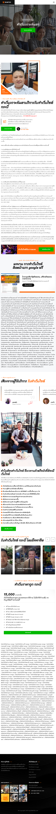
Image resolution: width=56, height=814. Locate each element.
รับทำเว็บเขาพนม (37, 328)
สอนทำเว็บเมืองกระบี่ (33, 324)
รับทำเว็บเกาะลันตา (24, 334)
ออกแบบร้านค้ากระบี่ (6, 304)
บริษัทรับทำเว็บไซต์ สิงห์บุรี (22, 727)
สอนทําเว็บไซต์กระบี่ (47, 308)
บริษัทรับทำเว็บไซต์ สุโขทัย (33, 729)
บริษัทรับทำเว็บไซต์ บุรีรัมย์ (22, 709)
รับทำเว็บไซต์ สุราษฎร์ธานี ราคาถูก (36, 681)
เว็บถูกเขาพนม (39, 330)
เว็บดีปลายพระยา (12, 355)
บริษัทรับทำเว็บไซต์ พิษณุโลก (8, 715)
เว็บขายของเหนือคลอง (42, 363)
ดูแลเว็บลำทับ (20, 359)
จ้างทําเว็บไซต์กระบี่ (19, 320)
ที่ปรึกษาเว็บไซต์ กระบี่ (14, 314)
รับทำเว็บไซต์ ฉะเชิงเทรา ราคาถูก (35, 648)
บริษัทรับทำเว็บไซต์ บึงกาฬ (7, 709)
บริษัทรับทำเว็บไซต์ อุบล (17, 735)
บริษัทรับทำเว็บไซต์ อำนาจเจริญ (9, 733)
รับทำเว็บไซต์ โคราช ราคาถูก (41, 693)
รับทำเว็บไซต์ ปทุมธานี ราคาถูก (29, 660)
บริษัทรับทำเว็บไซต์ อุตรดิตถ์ (40, 733)
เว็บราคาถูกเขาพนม (12, 330)
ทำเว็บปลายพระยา (12, 351)
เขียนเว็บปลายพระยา (34, 351)
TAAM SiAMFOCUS (25, 568)
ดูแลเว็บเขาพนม (47, 330)
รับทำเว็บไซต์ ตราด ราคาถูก (21, 652)
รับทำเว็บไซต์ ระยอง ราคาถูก (17, 670)
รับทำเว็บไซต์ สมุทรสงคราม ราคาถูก (22, 677)
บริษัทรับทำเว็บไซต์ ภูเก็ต (23, 715)
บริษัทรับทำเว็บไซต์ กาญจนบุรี (44, 695)
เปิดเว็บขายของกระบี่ (41, 306)
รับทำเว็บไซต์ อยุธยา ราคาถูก (20, 685)
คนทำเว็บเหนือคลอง (20, 363)
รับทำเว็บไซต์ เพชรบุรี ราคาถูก (13, 691)
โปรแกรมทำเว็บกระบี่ (50, 310)
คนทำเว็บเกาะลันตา (14, 334)
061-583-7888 (24, 128)
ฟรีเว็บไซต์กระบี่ (35, 318)
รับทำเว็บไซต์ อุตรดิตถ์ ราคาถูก (37, 687)
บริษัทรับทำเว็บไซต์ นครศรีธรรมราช (19, 705)
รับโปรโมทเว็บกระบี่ (35, 302)
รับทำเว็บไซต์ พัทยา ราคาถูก (21, 664)
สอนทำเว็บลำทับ (38, 359)
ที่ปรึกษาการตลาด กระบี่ (44, 312)
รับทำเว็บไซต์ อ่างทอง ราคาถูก (36, 685)
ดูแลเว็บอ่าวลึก (36, 346)
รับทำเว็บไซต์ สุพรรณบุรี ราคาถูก (18, 681)
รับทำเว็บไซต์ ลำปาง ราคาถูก (9, 673)
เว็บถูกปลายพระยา (22, 355)
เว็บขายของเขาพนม (47, 328)
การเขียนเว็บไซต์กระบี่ (9, 316)
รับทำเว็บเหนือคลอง (31, 363)
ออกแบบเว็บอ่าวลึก (34, 349)
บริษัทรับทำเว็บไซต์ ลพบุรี (35, 719)
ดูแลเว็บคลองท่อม (45, 340)
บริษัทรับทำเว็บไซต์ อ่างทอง (46, 731)
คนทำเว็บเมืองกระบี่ (32, 322)
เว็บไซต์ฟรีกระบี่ (26, 302)
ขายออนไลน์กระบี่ (27, 300)
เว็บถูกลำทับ (51, 359)
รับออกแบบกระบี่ (26, 304)
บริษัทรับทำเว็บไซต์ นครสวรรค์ (37, 705)
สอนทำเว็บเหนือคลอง (24, 365)
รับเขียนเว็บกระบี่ (31, 306)
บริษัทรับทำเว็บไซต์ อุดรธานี (25, 733)
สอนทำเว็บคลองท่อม (16, 342)
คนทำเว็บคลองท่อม (13, 340)
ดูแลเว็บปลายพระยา (27, 353)
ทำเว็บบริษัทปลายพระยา (16, 357)
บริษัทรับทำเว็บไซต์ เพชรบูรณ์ (23, 737)
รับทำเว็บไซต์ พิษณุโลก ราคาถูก (14, 666)
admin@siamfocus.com (37, 791)
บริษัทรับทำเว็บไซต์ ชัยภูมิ (7, 701)
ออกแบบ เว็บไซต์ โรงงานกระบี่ (42, 320)
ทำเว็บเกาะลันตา (37, 332)
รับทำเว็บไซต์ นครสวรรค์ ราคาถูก (22, 656)
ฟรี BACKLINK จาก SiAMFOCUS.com (15, 622)
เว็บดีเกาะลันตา (26, 336)
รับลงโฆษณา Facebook (34, 769)
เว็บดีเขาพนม (31, 330)
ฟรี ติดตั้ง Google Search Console (14, 614)
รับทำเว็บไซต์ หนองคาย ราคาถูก (33, 683)
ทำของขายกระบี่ (14, 312)
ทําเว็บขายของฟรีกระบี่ (24, 312)
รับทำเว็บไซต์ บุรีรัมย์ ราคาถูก (13, 660)
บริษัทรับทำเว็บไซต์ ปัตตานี (29, 711)
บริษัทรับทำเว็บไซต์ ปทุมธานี (37, 709)
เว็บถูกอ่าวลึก (17, 349)
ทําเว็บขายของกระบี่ (17, 300)
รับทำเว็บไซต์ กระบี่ (5, 298)
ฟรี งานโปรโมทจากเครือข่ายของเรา (14, 627)
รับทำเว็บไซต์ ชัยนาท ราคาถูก (13, 650)
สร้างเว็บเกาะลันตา (46, 332)
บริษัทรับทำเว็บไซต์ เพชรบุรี (8, 737)
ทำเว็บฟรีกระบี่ (50, 306)
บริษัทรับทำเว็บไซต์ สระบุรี (32, 725)
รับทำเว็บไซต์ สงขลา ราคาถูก (22, 675)
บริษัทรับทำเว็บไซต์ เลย (37, 737)
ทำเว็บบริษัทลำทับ (31, 361)
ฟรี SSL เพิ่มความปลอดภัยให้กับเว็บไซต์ (16, 612)
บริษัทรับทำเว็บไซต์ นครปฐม (38, 703)
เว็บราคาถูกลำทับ (28, 359)
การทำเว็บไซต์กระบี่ (15, 308)
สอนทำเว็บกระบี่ (35, 304)
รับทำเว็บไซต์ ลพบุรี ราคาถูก (48, 670)
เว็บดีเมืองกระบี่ (43, 324)
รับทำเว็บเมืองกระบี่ (42, 322)
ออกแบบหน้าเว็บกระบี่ (35, 308)
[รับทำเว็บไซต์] (5, 789)
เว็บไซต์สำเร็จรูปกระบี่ (34, 298)
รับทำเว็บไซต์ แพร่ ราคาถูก (7, 693)
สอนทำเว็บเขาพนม (22, 330)
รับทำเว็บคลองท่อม (24, 340)
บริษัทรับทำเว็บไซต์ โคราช (27, 739)
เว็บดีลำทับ (45, 359)
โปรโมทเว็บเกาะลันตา (14, 338)
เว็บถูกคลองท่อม (34, 342)
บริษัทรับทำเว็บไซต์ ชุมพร (21, 701)
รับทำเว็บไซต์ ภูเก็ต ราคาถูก (30, 666)
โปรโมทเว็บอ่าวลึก (44, 349)
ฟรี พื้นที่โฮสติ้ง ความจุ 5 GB (13, 609)
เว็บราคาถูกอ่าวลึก (45, 346)
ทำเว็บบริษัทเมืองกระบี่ (43, 326)
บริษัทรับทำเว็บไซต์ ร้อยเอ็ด (30, 717)
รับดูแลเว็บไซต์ (32, 775)
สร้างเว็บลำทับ (32, 357)
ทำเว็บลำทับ (25, 357)
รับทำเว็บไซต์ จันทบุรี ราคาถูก (18, 648)
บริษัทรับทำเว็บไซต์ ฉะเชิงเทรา (17, 699)
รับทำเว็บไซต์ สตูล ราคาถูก (37, 675)
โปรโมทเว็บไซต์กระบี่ (39, 310)
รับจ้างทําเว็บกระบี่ (26, 318)
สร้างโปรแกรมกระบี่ (20, 316)
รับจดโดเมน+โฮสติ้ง (33, 764)
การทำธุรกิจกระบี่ (46, 300)
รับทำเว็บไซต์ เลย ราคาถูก (46, 691)
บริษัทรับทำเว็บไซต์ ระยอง (7, 719)
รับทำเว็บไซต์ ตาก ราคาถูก (35, 652)
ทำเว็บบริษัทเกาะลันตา (25, 338)
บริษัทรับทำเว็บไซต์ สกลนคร (42, 721)
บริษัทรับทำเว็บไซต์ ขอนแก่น (40, 697)
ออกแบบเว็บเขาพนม (6, 332)
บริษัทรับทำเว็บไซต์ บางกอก (46, 707)
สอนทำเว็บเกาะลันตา (16, 336)
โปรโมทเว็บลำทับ (22, 361)
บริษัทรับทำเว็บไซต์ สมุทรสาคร (16, 725)
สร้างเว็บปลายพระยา (23, 351)
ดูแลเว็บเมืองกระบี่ (11, 324)
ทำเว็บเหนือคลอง (41, 361)
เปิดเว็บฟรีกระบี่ (5, 312)
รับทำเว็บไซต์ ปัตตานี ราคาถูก (25, 662)
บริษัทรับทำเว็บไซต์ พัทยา (18, 713)
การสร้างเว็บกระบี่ (36, 300)
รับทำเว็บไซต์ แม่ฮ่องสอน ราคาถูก (24, 693)
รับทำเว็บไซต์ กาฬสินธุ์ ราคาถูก (19, 646)
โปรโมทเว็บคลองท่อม (14, 344)
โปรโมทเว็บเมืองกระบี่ (31, 326)
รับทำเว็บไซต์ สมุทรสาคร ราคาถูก (40, 677)
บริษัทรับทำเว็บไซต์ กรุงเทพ (29, 695)
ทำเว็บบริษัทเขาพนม (27, 332)
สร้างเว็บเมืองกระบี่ (11, 322)
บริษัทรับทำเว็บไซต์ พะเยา (43, 711)
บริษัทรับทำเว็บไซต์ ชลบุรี (32, 699)
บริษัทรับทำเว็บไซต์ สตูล (17, 723)
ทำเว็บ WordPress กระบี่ (39, 314)
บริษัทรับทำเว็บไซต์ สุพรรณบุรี (38, 727)
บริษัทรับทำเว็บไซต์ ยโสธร (15, 717)
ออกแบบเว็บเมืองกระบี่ (20, 326)
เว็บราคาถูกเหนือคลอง (13, 365)
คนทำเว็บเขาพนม (28, 328)
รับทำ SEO (31, 772)
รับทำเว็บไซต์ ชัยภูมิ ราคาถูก (29, 650)
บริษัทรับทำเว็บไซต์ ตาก (8, 703)
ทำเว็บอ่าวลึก (35, 344)
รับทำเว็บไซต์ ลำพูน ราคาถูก (25, 673)
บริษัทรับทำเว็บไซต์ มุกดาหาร (37, 715)
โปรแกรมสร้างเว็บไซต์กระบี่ (46, 318)
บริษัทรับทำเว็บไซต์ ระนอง (44, 717)
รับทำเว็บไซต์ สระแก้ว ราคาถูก (21, 679)
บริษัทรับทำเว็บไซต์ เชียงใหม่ (46, 735)
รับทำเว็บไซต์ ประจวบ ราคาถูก (46, 660)
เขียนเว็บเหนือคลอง (10, 363)
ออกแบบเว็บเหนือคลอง (13, 367)
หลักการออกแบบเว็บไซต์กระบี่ (14, 302)
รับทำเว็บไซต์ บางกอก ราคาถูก (33, 658)
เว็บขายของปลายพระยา (16, 353)
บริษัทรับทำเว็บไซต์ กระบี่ (15, 695)
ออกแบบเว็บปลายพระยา (44, 355)
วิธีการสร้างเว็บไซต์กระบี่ (27, 310)
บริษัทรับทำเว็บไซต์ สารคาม (8, 727)
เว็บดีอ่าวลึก (10, 349)
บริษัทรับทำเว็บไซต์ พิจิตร (46, 713)
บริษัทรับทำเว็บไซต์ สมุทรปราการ (32, 723)
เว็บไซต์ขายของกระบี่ (15, 310)
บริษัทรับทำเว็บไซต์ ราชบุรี (21, 719)
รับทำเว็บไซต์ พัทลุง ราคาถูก (36, 664)
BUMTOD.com (34, 811)
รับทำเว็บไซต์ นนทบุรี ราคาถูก (39, 656)
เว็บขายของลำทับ (12, 359)
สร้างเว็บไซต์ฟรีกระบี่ (23, 298)
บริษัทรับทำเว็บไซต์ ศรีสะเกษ (27, 721)
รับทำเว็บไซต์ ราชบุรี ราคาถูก (32, 670)
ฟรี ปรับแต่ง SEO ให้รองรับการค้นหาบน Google (17, 620)
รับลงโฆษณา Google (34, 767)
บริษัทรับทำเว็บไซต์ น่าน (31, 707)
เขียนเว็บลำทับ (40, 357)
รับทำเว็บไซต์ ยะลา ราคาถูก (8, 668)
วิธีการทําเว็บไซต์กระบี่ (15, 318)
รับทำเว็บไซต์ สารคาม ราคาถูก (37, 679)
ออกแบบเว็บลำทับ (13, 361)
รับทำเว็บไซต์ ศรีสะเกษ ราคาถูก (41, 673)
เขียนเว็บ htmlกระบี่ (29, 320)
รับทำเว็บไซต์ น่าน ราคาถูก (17, 658)
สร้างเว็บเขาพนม (10, 328)
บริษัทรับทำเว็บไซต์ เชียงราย (31, 735)
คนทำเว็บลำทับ (48, 357)
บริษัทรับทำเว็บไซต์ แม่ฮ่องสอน (12, 739)
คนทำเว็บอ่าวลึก (9, 346)
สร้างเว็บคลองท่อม (45, 338)
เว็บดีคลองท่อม (26, 342)
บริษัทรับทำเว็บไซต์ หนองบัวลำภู (15, 731)
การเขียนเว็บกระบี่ (25, 308)
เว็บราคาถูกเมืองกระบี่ (22, 324)
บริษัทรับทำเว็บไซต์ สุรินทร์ (19, 729)
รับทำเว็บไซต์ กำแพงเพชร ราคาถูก (37, 646)
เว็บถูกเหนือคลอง (44, 365)
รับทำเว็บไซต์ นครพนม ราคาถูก (36, 654)
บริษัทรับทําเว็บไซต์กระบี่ (7, 320)
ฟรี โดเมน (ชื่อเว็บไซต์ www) (13, 606)
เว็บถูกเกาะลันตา (35, 336)
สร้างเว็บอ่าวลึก (43, 344)
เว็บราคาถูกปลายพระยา (39, 353)
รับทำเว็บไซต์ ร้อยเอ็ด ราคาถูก (38, 668)
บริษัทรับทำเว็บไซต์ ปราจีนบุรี (13, 711)
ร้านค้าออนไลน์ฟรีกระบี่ (7, 306)
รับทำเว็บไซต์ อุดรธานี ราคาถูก (20, 687)
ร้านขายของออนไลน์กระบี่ (20, 306)
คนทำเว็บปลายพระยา (45, 351)
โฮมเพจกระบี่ (14, 298)
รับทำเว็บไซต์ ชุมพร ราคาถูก (44, 650)
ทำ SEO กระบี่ (33, 312)
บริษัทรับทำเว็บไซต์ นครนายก (22, 703)
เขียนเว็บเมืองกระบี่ (21, 322)
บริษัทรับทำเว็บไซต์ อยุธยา (31, 731)
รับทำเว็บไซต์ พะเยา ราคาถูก (41, 662)
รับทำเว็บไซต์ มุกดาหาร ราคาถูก (46, 666)
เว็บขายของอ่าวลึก (27, 346)
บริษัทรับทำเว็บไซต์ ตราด (48, 701)
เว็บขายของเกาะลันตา (35, 334)
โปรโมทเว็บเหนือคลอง (25, 367)
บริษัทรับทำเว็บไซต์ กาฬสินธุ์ (8, 697)
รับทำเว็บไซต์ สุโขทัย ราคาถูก (17, 683)
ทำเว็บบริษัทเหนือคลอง (37, 367)
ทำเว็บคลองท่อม (36, 338)
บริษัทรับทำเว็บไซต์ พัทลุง (32, 713)
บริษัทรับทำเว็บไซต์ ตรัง (34, 701)
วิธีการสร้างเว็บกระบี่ (46, 298)
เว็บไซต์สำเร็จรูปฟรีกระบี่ (32, 316)
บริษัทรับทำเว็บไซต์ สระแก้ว (46, 725)
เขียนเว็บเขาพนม (19, 328)
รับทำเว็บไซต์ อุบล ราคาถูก (17, 689)
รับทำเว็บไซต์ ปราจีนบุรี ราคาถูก (9, 662)
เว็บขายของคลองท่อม (34, 340)
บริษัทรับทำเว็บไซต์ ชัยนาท (46, 699)
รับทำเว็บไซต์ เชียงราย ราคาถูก (33, 689)
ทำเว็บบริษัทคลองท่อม (25, 344)
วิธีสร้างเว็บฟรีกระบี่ (44, 316)
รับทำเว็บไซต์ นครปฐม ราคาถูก (19, 654)
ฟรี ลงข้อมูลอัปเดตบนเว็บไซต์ (13, 625)
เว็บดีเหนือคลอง (35, 365)
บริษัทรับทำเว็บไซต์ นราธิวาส (17, 707)
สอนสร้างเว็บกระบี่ (17, 304)
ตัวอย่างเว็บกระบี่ (5, 308)
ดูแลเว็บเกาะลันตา (45, 334)
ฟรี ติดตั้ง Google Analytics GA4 (14, 617)
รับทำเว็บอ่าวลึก (18, 346)
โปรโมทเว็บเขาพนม (17, 332)
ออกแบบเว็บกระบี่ (45, 302)
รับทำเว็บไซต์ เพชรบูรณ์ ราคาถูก (30, 691)
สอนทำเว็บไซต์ (32, 777)
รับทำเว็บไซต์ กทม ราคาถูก (7, 644)
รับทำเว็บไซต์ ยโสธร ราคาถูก (23, 668)
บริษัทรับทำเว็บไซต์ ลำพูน (12, 721)
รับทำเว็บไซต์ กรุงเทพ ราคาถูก (37, 644)
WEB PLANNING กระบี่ (26, 314)
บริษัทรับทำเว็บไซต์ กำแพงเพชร (24, 697)
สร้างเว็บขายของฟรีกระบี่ (46, 304)
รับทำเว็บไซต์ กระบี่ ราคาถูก (22, 644)
